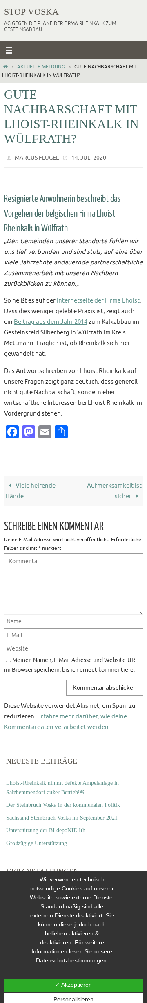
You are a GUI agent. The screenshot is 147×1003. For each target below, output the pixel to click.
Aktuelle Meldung (41, 66)
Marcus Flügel (37, 157)
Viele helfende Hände (30, 488)
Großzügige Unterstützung (36, 841)
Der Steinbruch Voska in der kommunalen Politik (63, 803)
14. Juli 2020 (88, 157)
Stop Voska (31, 12)
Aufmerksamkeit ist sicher (114, 488)
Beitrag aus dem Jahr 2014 (50, 320)
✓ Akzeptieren (73, 984)
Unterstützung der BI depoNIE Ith (45, 828)
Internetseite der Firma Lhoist (98, 299)
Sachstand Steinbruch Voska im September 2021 (62, 816)
